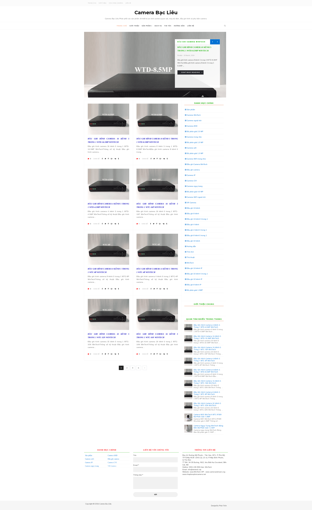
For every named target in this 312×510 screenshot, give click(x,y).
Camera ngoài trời (193, 120)
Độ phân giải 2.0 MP (194, 131)
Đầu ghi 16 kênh (193, 208)
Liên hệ (128, 3)
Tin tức (167, 26)
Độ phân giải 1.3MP (194, 290)
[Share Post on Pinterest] (108, 159)
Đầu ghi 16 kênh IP (194, 268)
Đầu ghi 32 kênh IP (194, 279)
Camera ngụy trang (194, 186)
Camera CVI (191, 181)
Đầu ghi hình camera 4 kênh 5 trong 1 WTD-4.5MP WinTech (108, 205)
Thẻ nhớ (190, 252)
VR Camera (191, 203)
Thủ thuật (190, 257)
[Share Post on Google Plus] (112, 159)
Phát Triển (223, 506)
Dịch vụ (158, 26)
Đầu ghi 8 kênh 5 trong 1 (196, 235)
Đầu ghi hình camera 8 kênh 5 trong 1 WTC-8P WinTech (108, 270)
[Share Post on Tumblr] (118, 159)
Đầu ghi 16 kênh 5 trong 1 (197, 219)
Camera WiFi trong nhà (196, 159)
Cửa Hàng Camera (116, 3)
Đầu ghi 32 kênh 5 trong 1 (197, 274)
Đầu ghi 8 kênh (192, 214)
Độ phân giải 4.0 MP (194, 192)
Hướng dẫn (179, 26)
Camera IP (190, 175)
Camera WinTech (193, 115)
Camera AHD (191, 126)
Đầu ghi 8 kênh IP (193, 285)
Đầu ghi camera (193, 170)
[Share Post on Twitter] (105, 159)
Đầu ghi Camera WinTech (191, 42)
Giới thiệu (102, 3)
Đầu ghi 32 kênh (193, 241)
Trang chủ (92, 3)
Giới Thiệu (134, 26)
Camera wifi (191, 148)
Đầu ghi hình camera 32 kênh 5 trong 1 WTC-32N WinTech (108, 335)
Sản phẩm (190, 110)
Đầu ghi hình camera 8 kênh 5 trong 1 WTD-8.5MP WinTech (157, 140)
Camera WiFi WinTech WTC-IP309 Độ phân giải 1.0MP (208, 415)
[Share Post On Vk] (115, 159)
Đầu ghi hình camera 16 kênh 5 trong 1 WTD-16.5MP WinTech (108, 140)
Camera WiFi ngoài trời (195, 197)
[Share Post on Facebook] (102, 159)
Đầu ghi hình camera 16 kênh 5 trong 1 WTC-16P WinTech (157, 205)
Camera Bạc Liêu (105, 504)
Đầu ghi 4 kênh (192, 224)
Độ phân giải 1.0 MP (194, 142)
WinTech (190, 263)
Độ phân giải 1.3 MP (194, 153)
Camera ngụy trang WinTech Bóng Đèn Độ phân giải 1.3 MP (208, 427)
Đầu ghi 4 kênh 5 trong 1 (196, 230)
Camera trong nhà (194, 137)
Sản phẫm (146, 26)
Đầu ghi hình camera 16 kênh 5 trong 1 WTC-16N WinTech (157, 335)
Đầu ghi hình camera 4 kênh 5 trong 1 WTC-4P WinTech (157, 270)
